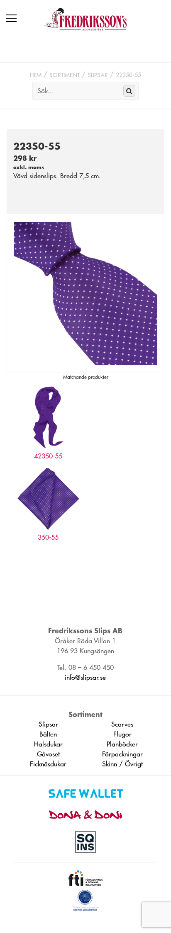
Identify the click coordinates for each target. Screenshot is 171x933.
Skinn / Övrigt (122, 764)
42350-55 (48, 456)
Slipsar (98, 75)
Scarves (122, 724)
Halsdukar (48, 744)
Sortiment (64, 75)
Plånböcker (122, 744)
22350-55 (128, 75)
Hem (36, 75)
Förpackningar (122, 754)
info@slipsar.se (85, 677)
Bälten (48, 734)
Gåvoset (48, 754)
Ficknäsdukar (48, 764)
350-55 (48, 537)
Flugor (122, 734)
